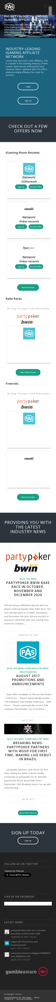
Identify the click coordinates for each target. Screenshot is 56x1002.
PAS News (31, 579)
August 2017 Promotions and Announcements (28, 680)
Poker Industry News (36, 668)
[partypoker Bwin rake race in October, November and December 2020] (28, 319)
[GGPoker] (29, 344)
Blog (22, 579)
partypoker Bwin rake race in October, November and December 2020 (28, 589)
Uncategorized (28, 672)
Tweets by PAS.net (14, 870)
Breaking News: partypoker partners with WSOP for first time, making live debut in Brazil (28, 751)
